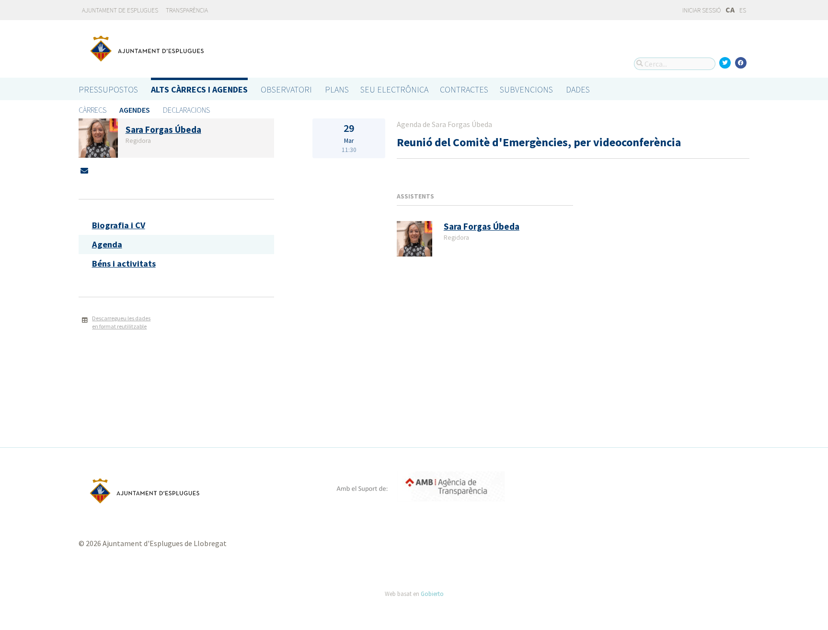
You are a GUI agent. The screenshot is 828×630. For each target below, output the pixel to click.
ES (742, 10)
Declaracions (186, 110)
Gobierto (432, 593)
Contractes (464, 89)
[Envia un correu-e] (84, 170)
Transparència (187, 10)
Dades (578, 89)
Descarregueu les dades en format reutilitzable (121, 322)
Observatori (286, 89)
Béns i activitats (124, 263)
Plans (337, 89)
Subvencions (526, 89)
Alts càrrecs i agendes (199, 89)
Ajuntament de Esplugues (120, 10)
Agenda (107, 244)
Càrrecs (92, 110)
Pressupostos (108, 89)
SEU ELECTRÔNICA (394, 89)
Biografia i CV (118, 225)
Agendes (134, 110)
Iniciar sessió (701, 10)
